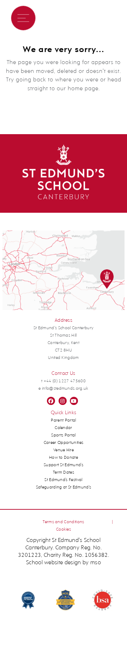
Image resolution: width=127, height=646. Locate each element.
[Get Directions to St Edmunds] (63, 309)
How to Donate (63, 458)
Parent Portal (63, 420)
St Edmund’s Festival (63, 480)
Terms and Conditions (63, 522)
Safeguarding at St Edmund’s (63, 487)
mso (95, 563)
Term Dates (63, 472)
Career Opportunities (64, 443)
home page (83, 89)
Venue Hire (63, 450)
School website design (53, 563)
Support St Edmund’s (63, 465)
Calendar (63, 428)
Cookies (63, 529)
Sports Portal (63, 435)
